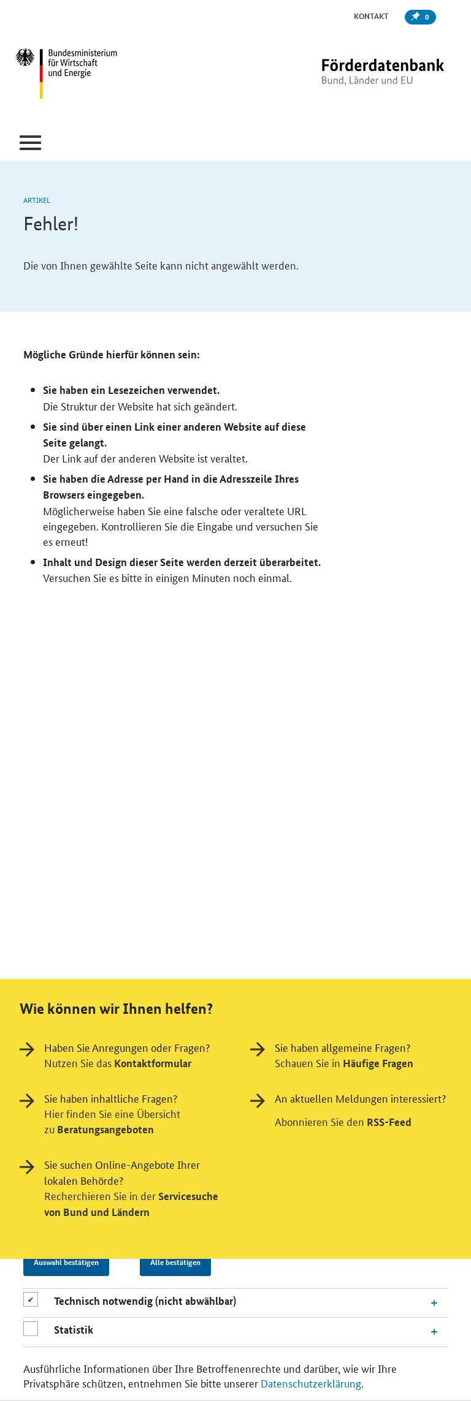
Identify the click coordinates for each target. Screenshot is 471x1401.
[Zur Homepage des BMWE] (88, 75)
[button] (30, 143)
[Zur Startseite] (357, 75)
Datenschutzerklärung (311, 1382)
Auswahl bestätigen (66, 1261)
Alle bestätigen (175, 1261)
